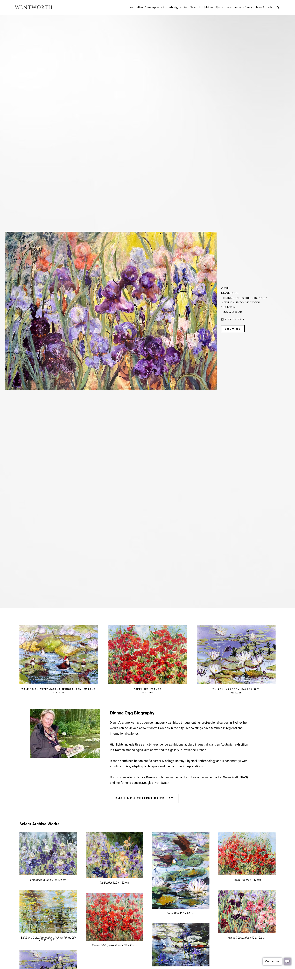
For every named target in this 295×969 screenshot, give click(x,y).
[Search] (278, 7)
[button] (233, 7)
